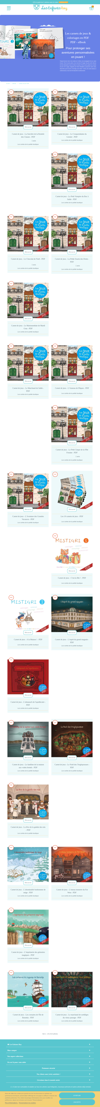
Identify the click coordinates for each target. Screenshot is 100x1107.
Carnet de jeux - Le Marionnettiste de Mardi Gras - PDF (28, 327)
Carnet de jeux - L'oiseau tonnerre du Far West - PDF (72, 891)
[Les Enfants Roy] (50, 8)
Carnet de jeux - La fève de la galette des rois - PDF (28, 828)
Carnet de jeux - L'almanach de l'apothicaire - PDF (28, 703)
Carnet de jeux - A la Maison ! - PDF (28, 639)
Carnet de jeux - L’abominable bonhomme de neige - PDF (28, 891)
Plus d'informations (11, 1103)
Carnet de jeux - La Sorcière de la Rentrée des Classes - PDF (28, 135)
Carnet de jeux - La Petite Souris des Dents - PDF (72, 260)
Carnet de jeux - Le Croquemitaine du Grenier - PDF (72, 135)
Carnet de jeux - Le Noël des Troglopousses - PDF (72, 766)
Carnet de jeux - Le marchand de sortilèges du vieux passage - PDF (71, 1016)
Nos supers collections (15, 1056)
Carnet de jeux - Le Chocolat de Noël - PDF (28, 259)
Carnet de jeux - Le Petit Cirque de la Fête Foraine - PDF (72, 451)
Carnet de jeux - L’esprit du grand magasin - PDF (72, 640)
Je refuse (77, 1095)
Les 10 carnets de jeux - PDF (72, 516)
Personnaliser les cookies (27, 1103)
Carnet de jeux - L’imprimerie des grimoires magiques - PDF (28, 953)
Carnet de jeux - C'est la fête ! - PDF (72, 578)
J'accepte (77, 1102)
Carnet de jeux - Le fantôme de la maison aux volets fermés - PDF (28, 766)
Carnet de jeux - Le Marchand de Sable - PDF (28, 389)
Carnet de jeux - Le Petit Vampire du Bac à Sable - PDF (72, 197)
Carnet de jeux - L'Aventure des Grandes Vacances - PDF (28, 517)
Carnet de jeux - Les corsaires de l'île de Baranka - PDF (28, 1016)
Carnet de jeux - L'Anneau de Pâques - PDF (72, 388)
